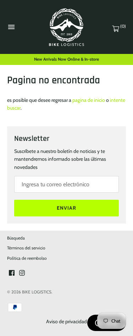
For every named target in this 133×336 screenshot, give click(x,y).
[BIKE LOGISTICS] (66, 27)
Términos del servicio (26, 248)
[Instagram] (22, 273)
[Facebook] (12, 273)
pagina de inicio (88, 100)
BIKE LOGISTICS (36, 292)
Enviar (66, 208)
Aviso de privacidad (66, 321)
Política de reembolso (27, 258)
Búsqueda (16, 238)
